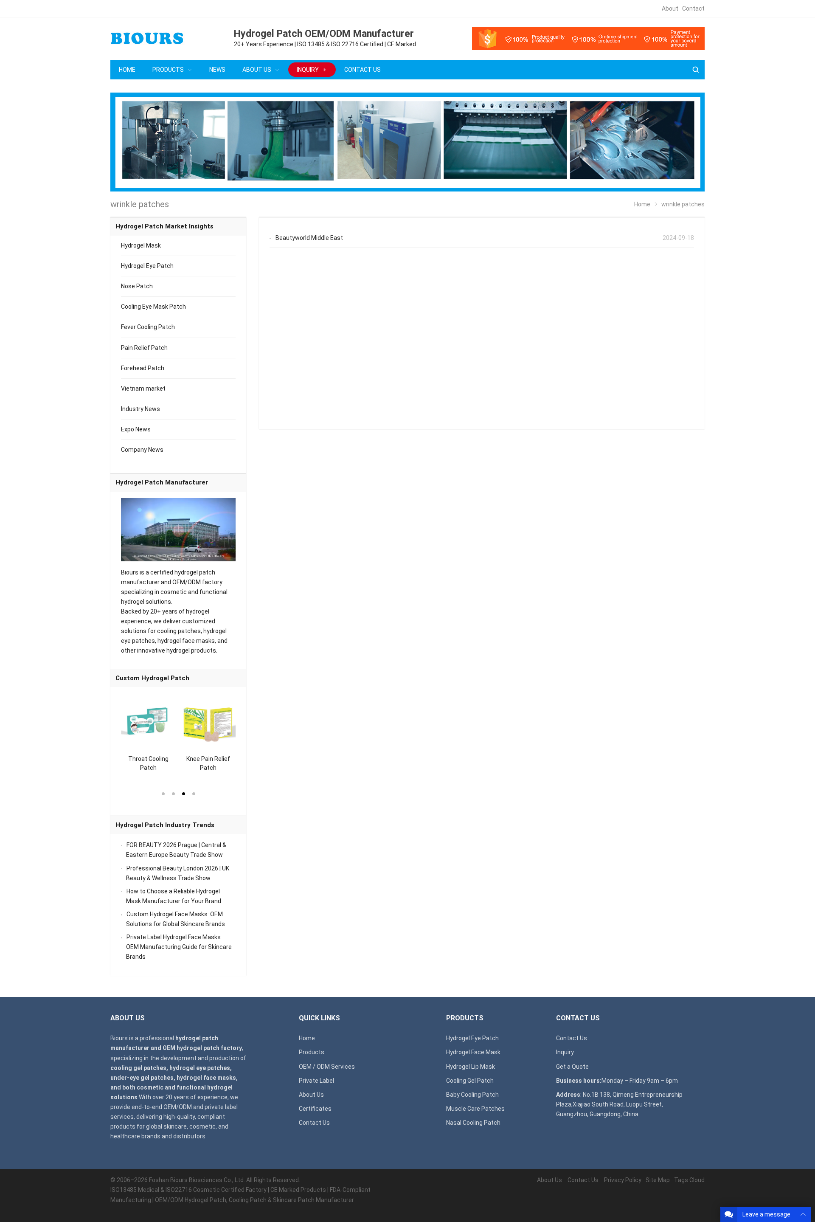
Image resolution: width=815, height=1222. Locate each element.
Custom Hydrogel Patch (152, 678)
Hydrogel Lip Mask (470, 1066)
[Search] (695, 70)
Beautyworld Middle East (309, 237)
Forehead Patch (142, 368)
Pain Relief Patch (144, 347)
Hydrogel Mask (141, 245)
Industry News (140, 408)
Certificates (315, 1108)
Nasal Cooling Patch (473, 1122)
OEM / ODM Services (327, 1066)
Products (311, 1052)
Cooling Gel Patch (470, 1080)
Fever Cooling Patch (148, 327)
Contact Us (314, 1122)
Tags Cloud (689, 1180)
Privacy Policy (622, 1180)
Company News (142, 449)
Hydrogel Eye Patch (147, 265)
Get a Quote (572, 1066)
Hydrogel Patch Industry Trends (164, 825)
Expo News (136, 429)
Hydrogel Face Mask (473, 1052)
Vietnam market (143, 388)
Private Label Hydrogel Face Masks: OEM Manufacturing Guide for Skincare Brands (179, 947)
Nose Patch (137, 286)
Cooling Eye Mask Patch (153, 306)
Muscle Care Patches (475, 1108)
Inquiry (565, 1052)
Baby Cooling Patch (472, 1094)
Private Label (316, 1080)
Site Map (658, 1180)
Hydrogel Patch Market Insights (164, 226)
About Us (311, 1094)
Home (307, 1038)
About (670, 8)
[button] (163, 793)
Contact (693, 8)
